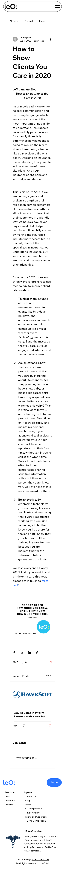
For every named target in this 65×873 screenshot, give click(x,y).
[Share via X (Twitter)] (21, 652)
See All (49, 675)
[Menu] (58, 6)
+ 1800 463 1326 (40, 859)
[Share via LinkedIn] (29, 652)
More (42, 21)
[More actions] (50, 39)
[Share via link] (37, 652)
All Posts (14, 21)
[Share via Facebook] (14, 652)
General (29, 21)
